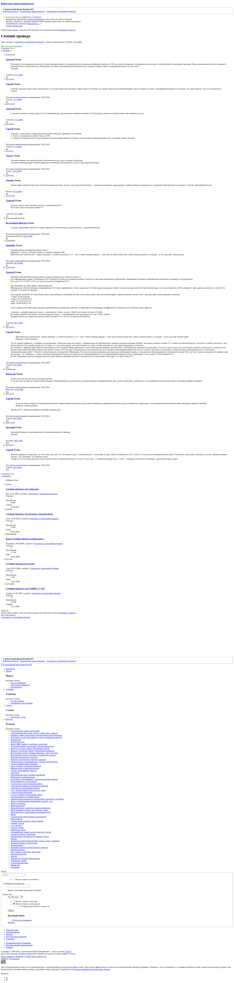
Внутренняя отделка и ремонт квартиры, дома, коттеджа (34, 753)
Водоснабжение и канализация (24, 781)
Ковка (13, 814)
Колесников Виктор (16, 223)
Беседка (14, 856)
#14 (7, 443)
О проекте (10, 939)
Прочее (14, 839)
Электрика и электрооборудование (29, 42)
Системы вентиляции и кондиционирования (29, 786)
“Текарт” (68, 951)
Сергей (9, 84)
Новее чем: (7, 894)
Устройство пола (18, 742)
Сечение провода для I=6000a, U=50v (25, 588)
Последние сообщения (20, 685)
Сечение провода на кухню (20, 563)
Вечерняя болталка (18, 854)
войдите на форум (67, 30)
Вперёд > (8, 50)
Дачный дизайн (17, 828)
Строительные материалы (21, 792)
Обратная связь (12, 930)
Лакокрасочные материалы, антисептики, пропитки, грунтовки (37, 799)
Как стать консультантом (11, 46)
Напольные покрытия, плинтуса (24, 757)
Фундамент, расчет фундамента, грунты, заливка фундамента (36, 737)
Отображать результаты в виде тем (34, 906)
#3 (7, 122)
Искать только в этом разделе (27, 904)
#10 (7, 325)
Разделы (9, 719)
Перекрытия (16, 740)
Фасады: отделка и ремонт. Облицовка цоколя (30, 748)
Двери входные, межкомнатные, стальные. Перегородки (34, 762)
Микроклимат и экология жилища (25, 768)
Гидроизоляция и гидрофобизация (25, 797)
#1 (7, 77)
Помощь (9, 947)
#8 (7, 238)
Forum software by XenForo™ (23, 957)
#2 (7, 102)
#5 (7, 173)
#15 (7, 470)
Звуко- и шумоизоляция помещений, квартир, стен (32, 801)
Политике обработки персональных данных (91, 969)
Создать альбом (17, 701)
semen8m (10, 245)
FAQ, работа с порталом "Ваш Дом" (26, 852)
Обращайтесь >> (33, 24)
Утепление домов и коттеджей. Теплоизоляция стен (32, 746)
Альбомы (10, 689)
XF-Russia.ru (14, 959)
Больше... (11, 922)
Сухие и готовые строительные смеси (26, 795)
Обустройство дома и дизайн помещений (28, 775)
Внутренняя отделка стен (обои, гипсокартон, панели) (33, 755)
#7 (7, 216)
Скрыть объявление (14, 26)
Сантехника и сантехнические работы (27, 784)
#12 (7, 392)
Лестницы (15, 773)
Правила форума (13, 932)
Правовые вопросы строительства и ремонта (29, 847)
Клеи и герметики (18, 803)
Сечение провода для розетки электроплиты (29, 514)
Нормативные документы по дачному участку (30, 836)
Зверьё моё (15, 865)
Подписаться (16, 687)
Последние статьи (18, 717)
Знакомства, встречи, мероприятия (25, 858)
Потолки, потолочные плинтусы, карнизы (28, 759)
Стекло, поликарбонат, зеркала (23, 770)
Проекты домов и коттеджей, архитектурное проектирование (36, 735)
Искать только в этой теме (26, 901)
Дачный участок (17, 823)
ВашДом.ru (10, 669)
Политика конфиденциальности (19, 945)
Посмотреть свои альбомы (22, 703)
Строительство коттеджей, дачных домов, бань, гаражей (34, 733)
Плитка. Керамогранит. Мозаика (24, 764)
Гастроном (15, 867)
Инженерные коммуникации (23, 777)
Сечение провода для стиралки (22, 489)
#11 (7, 367)
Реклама (9, 934)
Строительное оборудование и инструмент (28, 817)
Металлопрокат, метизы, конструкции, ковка (29, 810)
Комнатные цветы (18, 830)
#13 (7, 420)
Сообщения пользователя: (13, 884)
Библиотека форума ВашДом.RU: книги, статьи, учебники (35, 841)
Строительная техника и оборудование (27, 821)
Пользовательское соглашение (18, 943)
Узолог (9, 155)
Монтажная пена (18, 806)
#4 (7, 149)
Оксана (10, 180)
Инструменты (16, 819)
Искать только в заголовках (27, 879)
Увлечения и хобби (18, 861)
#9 (7, 265)
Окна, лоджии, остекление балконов (26, 766)
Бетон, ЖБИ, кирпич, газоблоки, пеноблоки (29, 744)
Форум (9, 671)
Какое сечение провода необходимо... (25, 539)
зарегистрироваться (36, 19)
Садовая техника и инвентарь (23, 834)
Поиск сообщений (18, 683)
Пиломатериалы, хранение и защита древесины (30, 808)
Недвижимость (17, 845)
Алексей (10, 59)
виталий (10, 427)
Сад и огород (16, 825)
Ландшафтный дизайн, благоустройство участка (31, 832)
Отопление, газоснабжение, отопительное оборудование (34, 779)
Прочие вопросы (18, 850)
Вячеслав (11, 374)
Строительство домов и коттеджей (25, 731)
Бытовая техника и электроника (24, 843)
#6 (7, 194)
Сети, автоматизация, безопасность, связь (28, 790)
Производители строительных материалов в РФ (31, 812)
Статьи (9, 705)
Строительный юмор (19, 863)
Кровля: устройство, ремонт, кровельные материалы (32, 751)
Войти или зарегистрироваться (17, 3)
